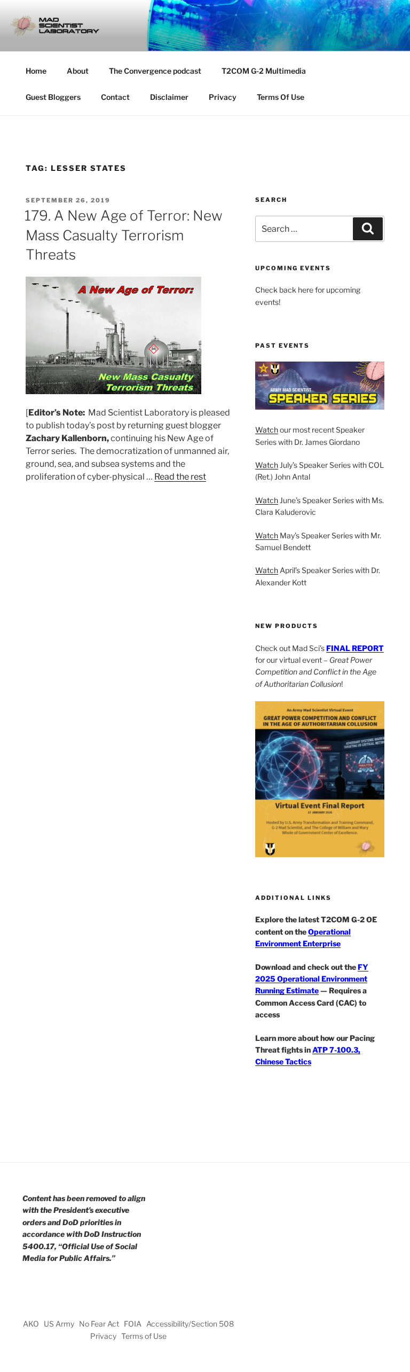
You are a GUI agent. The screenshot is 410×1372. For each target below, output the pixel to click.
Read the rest (180, 477)
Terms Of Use (280, 96)
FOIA (132, 1323)
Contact (115, 96)
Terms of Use (144, 1335)
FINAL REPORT (355, 648)
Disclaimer (169, 96)
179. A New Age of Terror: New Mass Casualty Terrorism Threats (124, 235)
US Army (59, 1323)
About (78, 70)
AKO (31, 1323)
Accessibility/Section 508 (190, 1323)
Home (36, 70)
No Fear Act (99, 1323)
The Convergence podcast (155, 70)
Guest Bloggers (53, 96)
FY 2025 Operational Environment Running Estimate (311, 978)
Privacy (222, 96)
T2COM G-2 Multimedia (264, 70)
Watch (266, 429)
